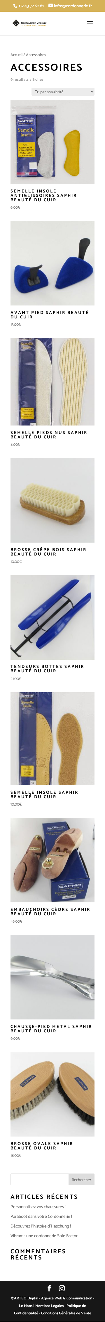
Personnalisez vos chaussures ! (38, 1206)
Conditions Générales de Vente (66, 1313)
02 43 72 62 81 (31, 6)
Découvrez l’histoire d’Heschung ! (40, 1226)
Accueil (16, 55)
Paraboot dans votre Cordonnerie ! (41, 1216)
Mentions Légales (49, 1306)
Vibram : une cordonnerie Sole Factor (44, 1236)
